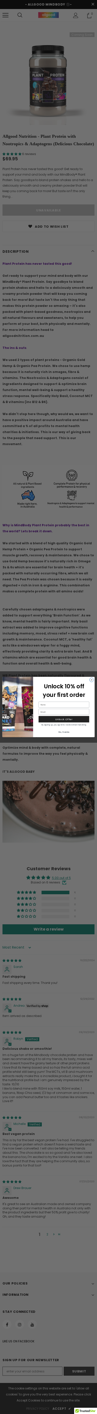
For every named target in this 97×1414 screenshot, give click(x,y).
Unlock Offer (64, 719)
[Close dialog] (92, 680)
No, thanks (63, 731)
